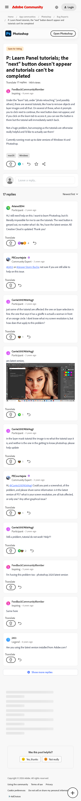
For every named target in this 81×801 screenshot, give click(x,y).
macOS (11, 155)
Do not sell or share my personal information (49, 790)
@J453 (9, 267)
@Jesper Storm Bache (27, 267)
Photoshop (46, 16)
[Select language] (57, 7)
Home (11, 16)
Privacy (49, 784)
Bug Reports (62, 16)
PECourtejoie (19, 257)
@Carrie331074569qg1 (20, 485)
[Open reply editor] (40, 180)
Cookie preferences (16, 790)
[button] (7, 8)
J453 (14, 637)
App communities (27, 16)
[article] (40, 225)
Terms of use (37, 784)
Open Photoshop (63, 33)
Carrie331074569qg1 (23, 299)
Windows (23, 155)
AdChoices (16, 796)
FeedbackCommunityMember (28, 89)
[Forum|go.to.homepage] (27, 7)
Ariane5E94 (18, 206)
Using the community (18, 784)
